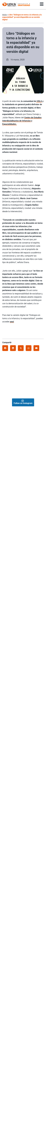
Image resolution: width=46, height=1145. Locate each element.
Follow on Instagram (23, 403)
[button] (5, 348)
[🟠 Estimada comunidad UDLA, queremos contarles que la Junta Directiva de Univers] (19, 380)
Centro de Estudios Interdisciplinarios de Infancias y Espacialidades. (22, 120)
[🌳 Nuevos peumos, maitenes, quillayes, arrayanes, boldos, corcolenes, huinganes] (30, 380)
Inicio (4, 15)
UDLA (39, 101)
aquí (12, 321)
